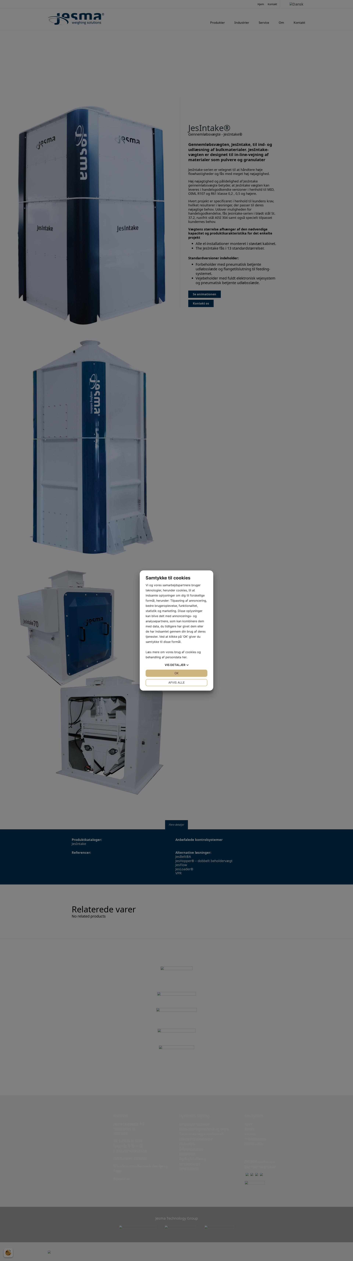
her (184, 657)
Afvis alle (176, 682)
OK (176, 673)
